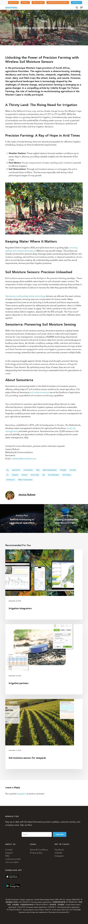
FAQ (7, 856)
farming (73, 470)
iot (7, 475)
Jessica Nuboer (26, 494)
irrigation (15, 475)
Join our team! (12, 862)
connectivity (28, 470)
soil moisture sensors (39, 392)
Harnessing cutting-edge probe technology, (25, 296)
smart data (35, 475)
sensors (24, 475)
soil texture (10, 480)
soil (43, 475)
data (37, 470)
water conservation (25, 480)
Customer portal (12, 859)
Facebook (59, 849)
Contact (9, 849)
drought (63, 470)
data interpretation (50, 470)
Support (9, 853)
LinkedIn (58, 853)
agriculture (16, 470)
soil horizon (66, 475)
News (44, 21)
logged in (21, 793)
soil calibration (53, 475)
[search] (77, 7)
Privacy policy (36, 853)
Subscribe (59, 834)
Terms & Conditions (39, 849)
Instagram (59, 856)
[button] (81, 7)
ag (7, 470)
